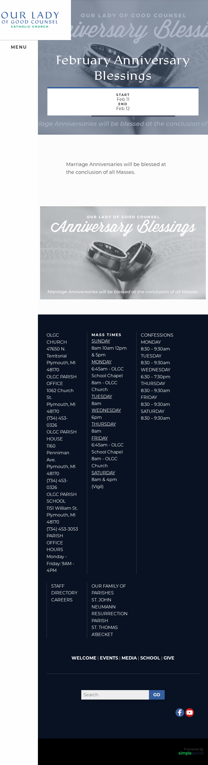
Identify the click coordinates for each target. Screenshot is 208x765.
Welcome (84, 658)
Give (169, 658)
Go (156, 694)
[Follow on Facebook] (180, 712)
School (150, 658)
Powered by (194, 749)
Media (129, 658)
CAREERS (62, 599)
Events (109, 658)
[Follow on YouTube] (189, 712)
